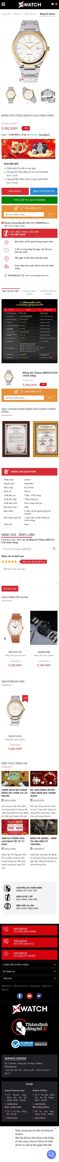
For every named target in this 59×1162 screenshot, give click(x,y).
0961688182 (14, 275)
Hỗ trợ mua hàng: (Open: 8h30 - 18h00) (44, 1112)
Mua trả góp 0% (43, 191)
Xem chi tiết (12, 175)
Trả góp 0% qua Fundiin (29, 200)
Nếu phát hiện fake (27, 908)
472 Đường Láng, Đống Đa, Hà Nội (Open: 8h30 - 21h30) (16, 1097)
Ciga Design (35, 986)
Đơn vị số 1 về (24, 896)
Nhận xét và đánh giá (13, 556)
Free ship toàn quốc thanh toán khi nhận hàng (34, 266)
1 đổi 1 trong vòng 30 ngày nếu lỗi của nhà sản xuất (33, 250)
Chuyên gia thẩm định (29, 888)
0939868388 (12, 1104)
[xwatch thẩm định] (29, 1026)
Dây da (5, 989)
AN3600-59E (44, 654)
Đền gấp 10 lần (25, 905)
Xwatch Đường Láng (14, 1090)
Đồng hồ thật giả (26, 890)
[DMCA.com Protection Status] (41, 1045)
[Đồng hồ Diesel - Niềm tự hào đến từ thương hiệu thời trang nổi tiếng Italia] (43, 827)
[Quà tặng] (28, 149)
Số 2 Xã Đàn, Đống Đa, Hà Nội (16, 1112)
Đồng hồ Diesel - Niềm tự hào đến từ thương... (43, 841)
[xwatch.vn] (29, 1009)
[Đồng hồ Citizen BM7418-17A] (15, 628)
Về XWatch (9, 971)
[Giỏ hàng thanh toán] (52, 4)
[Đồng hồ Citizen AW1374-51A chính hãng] (15, 710)
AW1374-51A (15, 738)
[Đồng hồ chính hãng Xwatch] (29, 5)
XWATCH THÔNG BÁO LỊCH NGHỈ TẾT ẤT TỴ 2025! (13, 841)
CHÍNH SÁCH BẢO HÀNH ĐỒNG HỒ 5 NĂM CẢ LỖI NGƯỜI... (14, 793)
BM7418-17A (15, 654)
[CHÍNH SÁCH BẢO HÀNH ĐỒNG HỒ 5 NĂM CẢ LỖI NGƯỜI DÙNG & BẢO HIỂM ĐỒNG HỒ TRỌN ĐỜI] (15, 778)
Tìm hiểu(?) (44, 134)
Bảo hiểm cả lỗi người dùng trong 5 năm (34, 241)
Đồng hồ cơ (47, 986)
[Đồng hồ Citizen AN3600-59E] (43, 628)
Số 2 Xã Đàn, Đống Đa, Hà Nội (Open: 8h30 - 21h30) (44, 1097)
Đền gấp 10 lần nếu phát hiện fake (31, 258)
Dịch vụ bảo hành (13, 1107)
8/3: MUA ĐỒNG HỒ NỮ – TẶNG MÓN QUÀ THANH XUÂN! (43, 793)
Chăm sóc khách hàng (16, 964)
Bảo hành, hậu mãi (26, 899)
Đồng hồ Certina (21, 986)
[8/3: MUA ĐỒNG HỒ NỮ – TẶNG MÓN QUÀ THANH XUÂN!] (43, 778)
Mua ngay (15, 191)
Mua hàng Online (41, 1107)
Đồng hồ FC (7, 986)
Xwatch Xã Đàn (40, 1090)
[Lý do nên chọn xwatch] (29, 331)
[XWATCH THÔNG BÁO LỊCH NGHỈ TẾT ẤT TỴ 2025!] (15, 827)
